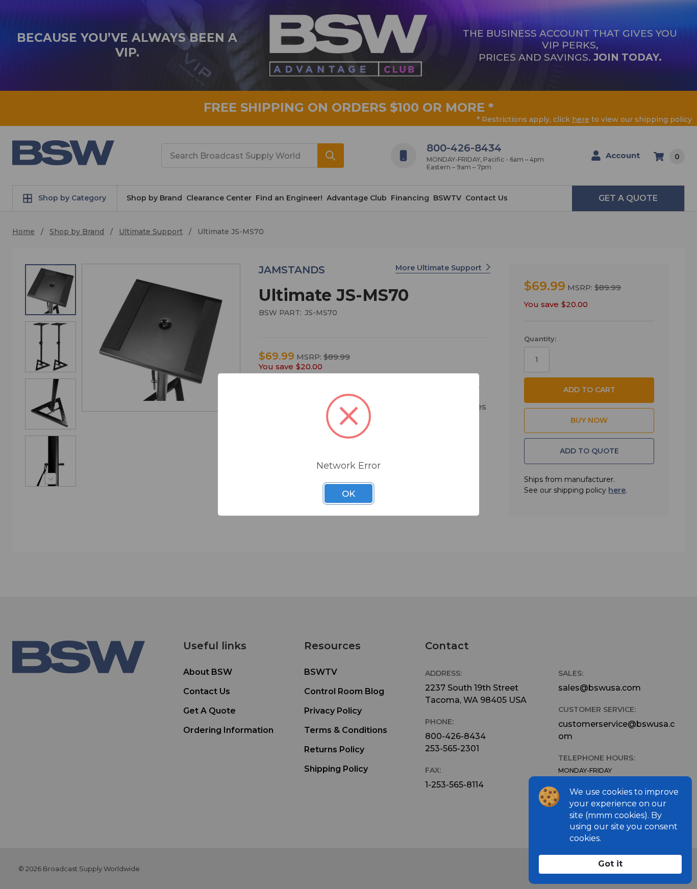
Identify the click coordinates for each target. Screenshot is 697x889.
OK (348, 494)
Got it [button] (610, 864)
